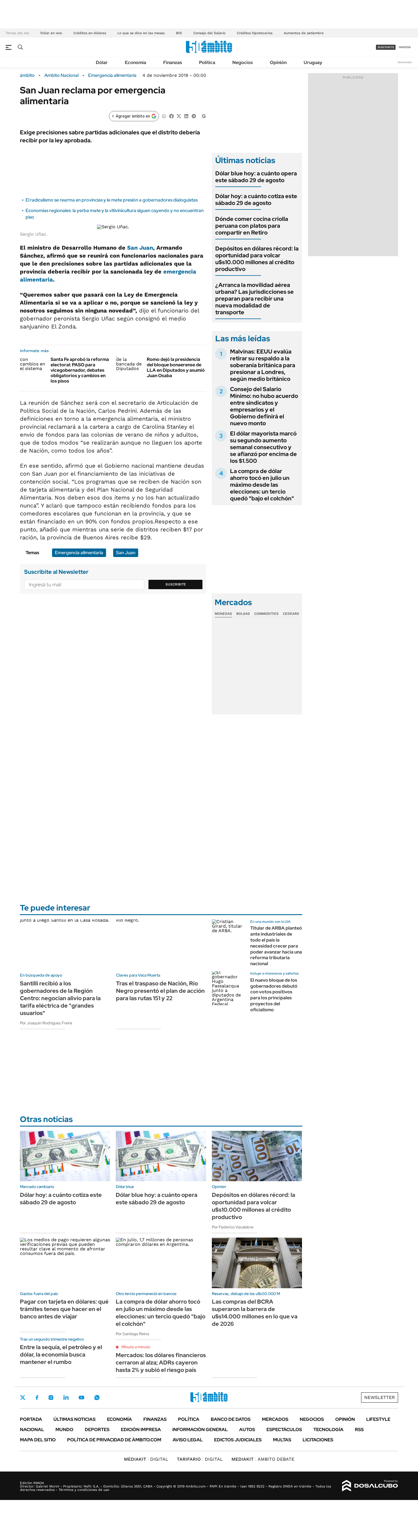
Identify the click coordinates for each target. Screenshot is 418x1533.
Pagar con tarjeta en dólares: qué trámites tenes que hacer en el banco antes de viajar (64, 1309)
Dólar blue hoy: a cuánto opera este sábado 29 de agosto (256, 177)
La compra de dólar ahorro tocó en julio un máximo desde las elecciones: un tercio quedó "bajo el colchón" (262, 484)
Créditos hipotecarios (254, 33)
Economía (135, 62)
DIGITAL (146, 1459)
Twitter (23, 1397)
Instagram (50, 1397)
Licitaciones (318, 1440)
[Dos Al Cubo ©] (370, 1485)
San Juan (140, 247)
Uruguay (313, 62)
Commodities (266, 614)
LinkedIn (66, 1397)
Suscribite (175, 584)
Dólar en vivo (51, 33)
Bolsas (243, 614)
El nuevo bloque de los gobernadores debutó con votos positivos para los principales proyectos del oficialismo (273, 995)
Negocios (242, 62)
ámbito (27, 75)
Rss (359, 1430)
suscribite (386, 47)
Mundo (64, 1430)
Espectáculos (284, 1430)
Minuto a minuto (135, 1346)
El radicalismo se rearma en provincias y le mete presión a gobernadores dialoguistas (112, 200)
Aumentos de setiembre (304, 33)
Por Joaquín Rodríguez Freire (46, 1023)
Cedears (291, 614)
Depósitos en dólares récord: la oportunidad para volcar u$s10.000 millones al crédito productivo (257, 259)
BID (179, 33)
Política (207, 62)
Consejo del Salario (209, 33)
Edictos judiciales (238, 1440)
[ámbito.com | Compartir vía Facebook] (171, 115)
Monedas (223, 614)
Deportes (97, 1430)
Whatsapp (97, 1397)
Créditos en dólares (89, 33)
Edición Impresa (141, 1430)
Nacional (32, 1430)
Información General (200, 1430)
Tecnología (328, 1430)
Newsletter (405, 62)
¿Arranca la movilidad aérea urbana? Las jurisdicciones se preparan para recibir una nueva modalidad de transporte (254, 298)
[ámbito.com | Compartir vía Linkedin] (186, 115)
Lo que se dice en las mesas (141, 33)
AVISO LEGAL (188, 1440)
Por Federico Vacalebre (232, 1227)
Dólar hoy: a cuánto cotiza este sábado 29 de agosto (256, 199)
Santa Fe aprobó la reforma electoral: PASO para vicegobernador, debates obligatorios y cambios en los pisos (80, 370)
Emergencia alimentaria (112, 75)
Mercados (275, 1419)
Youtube (81, 1398)
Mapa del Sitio (38, 1440)
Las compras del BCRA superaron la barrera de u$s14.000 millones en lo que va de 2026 (254, 1312)
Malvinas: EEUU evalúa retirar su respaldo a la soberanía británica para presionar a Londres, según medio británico (262, 365)
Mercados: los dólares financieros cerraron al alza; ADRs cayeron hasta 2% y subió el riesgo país (161, 1362)
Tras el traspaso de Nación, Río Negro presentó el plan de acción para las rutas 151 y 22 (160, 991)
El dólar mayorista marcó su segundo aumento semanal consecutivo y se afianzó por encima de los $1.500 (263, 447)
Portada (31, 1419)
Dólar (102, 62)
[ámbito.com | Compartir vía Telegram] (193, 115)
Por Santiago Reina (132, 1333)
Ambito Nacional (61, 75)
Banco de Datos (231, 1419)
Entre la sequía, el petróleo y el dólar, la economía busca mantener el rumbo (61, 1354)
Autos (247, 1430)
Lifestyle (378, 1419)
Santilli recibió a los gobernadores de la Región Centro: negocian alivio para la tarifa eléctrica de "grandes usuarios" (60, 998)
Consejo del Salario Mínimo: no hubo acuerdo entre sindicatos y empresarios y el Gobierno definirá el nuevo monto (264, 406)
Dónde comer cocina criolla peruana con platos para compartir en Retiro (251, 225)
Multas (282, 1440)
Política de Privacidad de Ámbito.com (114, 1440)
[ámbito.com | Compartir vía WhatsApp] (164, 115)
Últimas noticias (74, 1419)
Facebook (37, 1397)
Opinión (278, 62)
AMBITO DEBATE (262, 1459)
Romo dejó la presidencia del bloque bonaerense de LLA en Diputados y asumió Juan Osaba (176, 367)
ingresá (405, 47)
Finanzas (172, 62)
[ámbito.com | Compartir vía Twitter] (179, 115)
